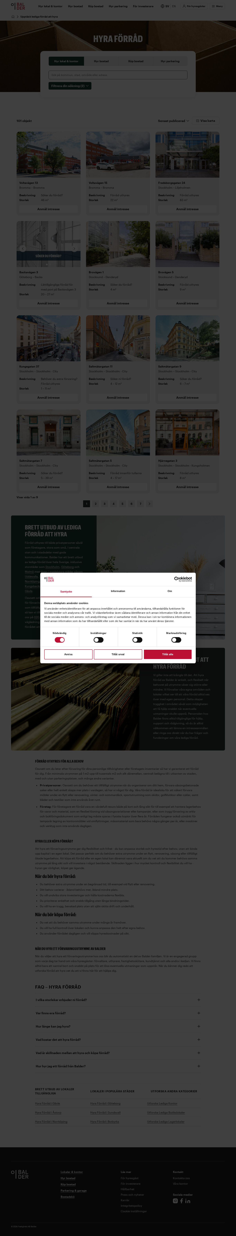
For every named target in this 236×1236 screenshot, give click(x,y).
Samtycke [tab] (66, 591)
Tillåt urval (118, 654)
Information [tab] (118, 591)
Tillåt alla (167, 654)
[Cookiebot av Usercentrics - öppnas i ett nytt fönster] (177, 579)
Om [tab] (170, 591)
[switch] (98, 640)
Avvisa (68, 654)
